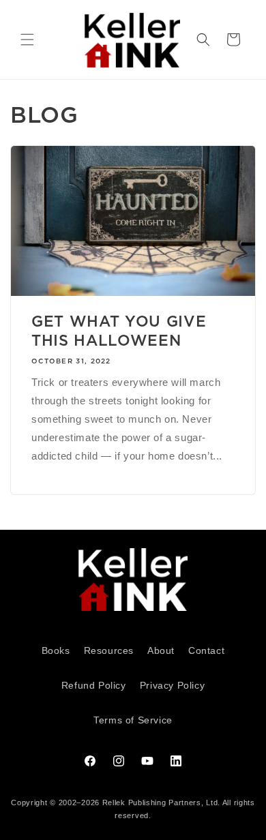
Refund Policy (93, 685)
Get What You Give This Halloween (118, 330)
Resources (109, 650)
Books (56, 650)
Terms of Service (133, 720)
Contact (206, 650)
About (161, 650)
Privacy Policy (172, 685)
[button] (27, 40)
